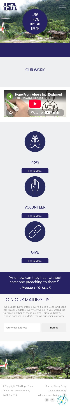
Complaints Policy (57, 391)
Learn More (35, 171)
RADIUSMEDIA (10, 395)
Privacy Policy (59, 386)
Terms (49, 386)
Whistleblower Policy (48, 395)
